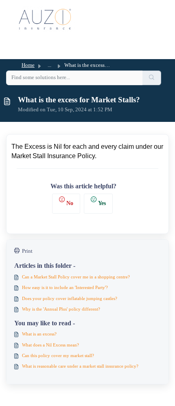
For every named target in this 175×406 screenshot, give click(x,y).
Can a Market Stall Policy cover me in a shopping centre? (76, 276)
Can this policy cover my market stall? (58, 355)
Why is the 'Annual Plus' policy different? (61, 309)
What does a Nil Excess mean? (50, 344)
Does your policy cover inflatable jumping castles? (69, 298)
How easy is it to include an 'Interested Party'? (65, 287)
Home (28, 65)
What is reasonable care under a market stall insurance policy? (80, 366)
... (49, 65)
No (69, 203)
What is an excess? (39, 333)
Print (27, 251)
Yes (102, 203)
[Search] (151, 78)
